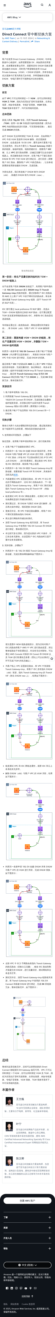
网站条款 (15, 1304)
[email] (35, 1288)
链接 (16, 474)
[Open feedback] (51, 658)
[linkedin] (12, 1288)
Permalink (24, 41)
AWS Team (10, 38)
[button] (14, 17)
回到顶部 (26, 1296)
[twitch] (21, 1288)
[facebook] (7, 1288)
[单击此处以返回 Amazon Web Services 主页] (27, 5)
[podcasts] (30, 1288)
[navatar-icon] (50, 5)
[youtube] (26, 1288)
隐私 (6, 1304)
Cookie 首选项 (28, 1304)
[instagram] (16, 1288)
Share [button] (37, 41)
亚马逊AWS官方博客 (11, 29)
